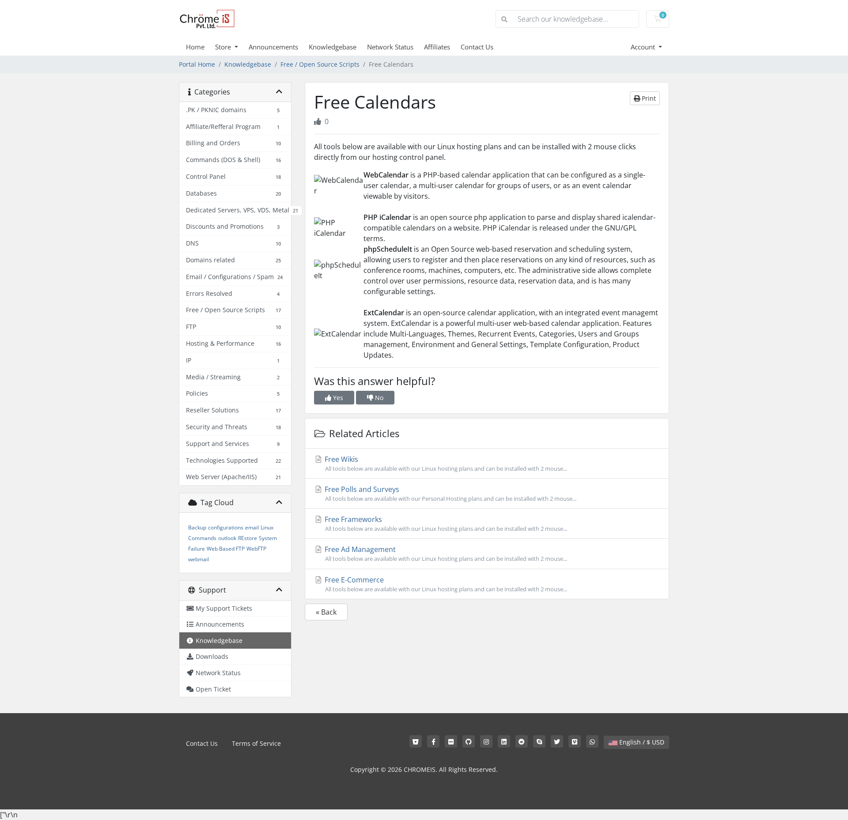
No (378, 397)
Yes (337, 397)
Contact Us (477, 46)
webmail (198, 559)
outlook (227, 538)
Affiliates (437, 46)
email (252, 527)
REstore (247, 538)
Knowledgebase (332, 46)
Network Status (390, 46)
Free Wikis (445, 463)
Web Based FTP (226, 548)
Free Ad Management (445, 553)
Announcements (273, 46)
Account (644, 46)
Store (224, 46)
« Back (326, 612)
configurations (225, 527)
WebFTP (256, 548)
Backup (197, 527)
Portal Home (197, 64)
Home (195, 46)
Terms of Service (256, 743)
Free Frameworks (445, 523)
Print (648, 98)
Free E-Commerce (445, 584)
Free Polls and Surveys (449, 493)
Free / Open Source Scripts (320, 64)
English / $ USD (640, 742)
